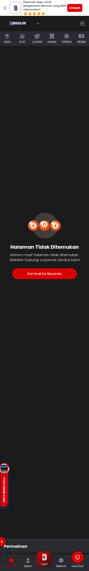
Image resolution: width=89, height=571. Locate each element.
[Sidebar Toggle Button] (82, 23)
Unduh (74, 8)
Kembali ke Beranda (44, 273)
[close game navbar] (38, 23)
